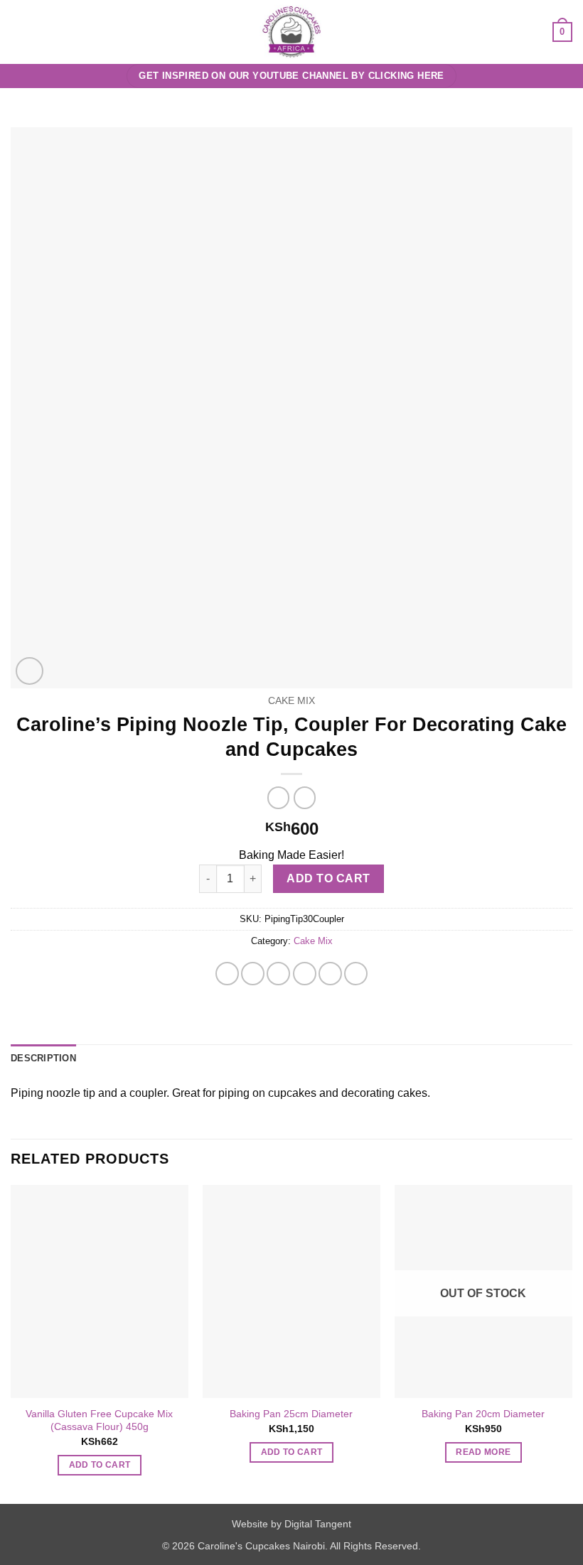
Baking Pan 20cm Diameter (483, 1413)
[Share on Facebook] (252, 973)
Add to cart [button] (100, 1465)
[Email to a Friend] (304, 973)
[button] (19, 31)
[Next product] (278, 797)
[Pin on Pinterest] (330, 973)
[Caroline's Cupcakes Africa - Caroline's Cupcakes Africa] (292, 32)
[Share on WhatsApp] (227, 973)
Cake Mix (291, 700)
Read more (483, 1452)
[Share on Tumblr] (356, 973)
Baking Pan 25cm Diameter (291, 1413)
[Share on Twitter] (278, 973)
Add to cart (328, 878)
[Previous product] (305, 797)
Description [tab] (43, 1058)
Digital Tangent (317, 1523)
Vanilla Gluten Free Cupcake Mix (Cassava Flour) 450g (99, 1420)
